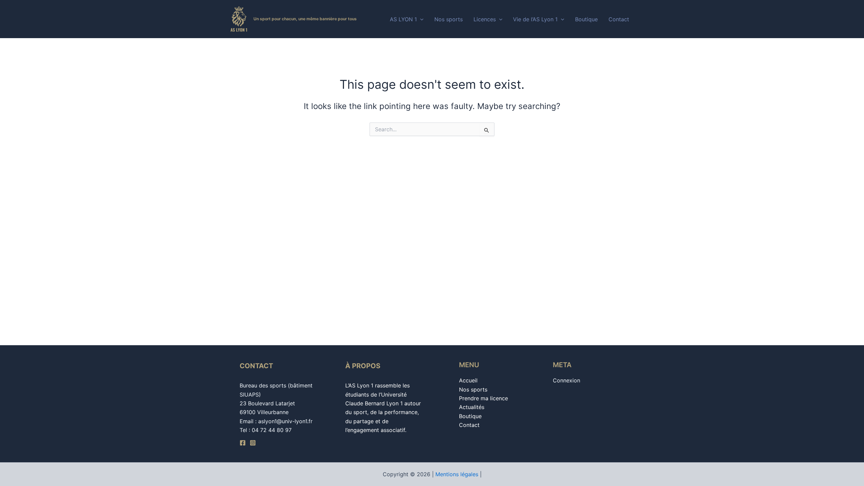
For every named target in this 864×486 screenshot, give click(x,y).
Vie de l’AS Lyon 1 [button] (535, 19)
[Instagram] (253, 443)
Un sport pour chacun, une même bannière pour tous (305, 18)
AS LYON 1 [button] (403, 19)
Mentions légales (456, 474)
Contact (619, 19)
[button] (420, 19)
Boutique (586, 19)
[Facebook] (243, 443)
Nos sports (448, 19)
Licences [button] (485, 19)
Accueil (468, 380)
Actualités (471, 407)
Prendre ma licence (483, 398)
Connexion (566, 380)
